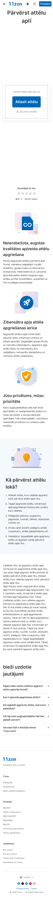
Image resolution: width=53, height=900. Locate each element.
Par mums (8, 850)
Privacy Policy (10, 854)
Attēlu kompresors (12, 812)
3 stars (26, 193)
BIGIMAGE (8, 820)
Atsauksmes (9, 786)
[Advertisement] (26, 52)
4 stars (30, 193)
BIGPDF (6, 808)
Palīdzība (7, 782)
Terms (34, 888)
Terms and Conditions (13, 858)
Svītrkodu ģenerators (13, 828)
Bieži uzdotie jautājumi (14, 791)
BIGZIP (6, 824)
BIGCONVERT (9, 816)
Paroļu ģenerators (11, 832)
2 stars (23, 193)
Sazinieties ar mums (13, 862)
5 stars (34, 193)
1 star (19, 193)
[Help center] (34, 3)
